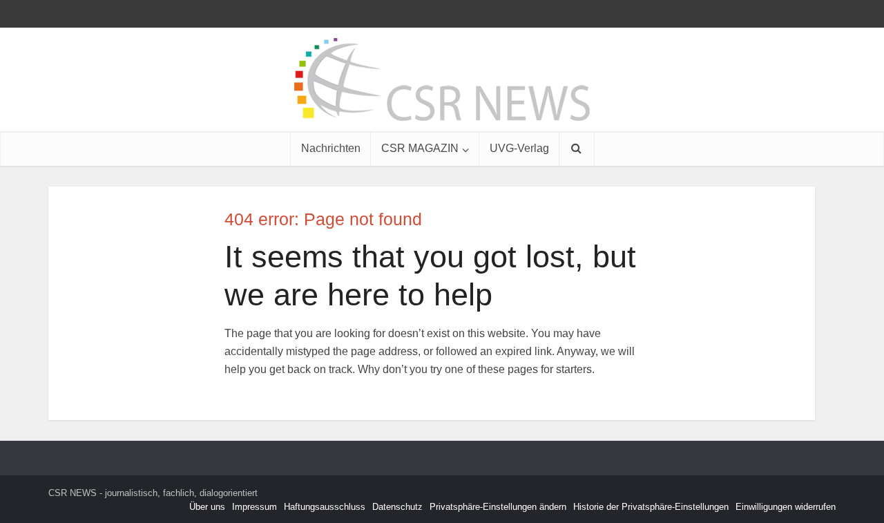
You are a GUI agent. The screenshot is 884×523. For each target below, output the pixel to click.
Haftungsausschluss (324, 507)
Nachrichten (331, 148)
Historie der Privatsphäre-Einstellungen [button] (651, 507)
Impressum (254, 507)
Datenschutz (397, 507)
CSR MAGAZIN (420, 148)
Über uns (207, 507)
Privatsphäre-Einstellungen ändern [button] (498, 507)
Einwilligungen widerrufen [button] (786, 507)
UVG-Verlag (519, 148)
